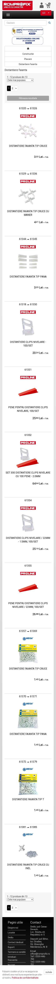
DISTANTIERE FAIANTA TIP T (28, 799)
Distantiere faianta (28, 64)
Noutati (11, 965)
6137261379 (28, 761)
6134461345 (28, 239)
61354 (28, 500)
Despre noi (13, 927)
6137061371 (28, 696)
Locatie (11, 932)
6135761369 (28, 631)
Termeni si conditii (17, 952)
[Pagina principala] (28, 48)
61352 (28, 435)
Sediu (10, 937)
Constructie (28, 54)
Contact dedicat (15, 942)
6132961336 (28, 173)
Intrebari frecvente (12, 958)
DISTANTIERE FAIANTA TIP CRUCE (28, 145)
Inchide (49, 972)
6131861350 (28, 304)
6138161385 (28, 827)
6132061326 (28, 108)
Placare (28, 59)
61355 (28, 565)
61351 (28, 369)
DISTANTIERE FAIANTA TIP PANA (28, 276)
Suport (11, 947)
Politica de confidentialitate (25, 977)
